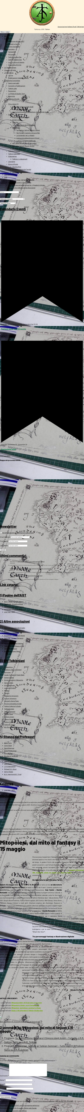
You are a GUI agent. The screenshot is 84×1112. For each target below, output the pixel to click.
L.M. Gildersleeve (9, 766)
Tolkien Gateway (9, 711)
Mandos (6, 691)
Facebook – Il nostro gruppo (13, 604)
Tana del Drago (31, 1022)
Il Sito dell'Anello (9, 685)
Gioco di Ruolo (13, 164)
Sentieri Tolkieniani (10, 641)
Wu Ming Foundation (11, 727)
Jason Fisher (8, 759)
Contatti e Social (14, 44)
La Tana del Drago (10, 67)
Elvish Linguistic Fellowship (13, 680)
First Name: (4, 541)
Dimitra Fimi (8, 753)
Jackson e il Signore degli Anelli (22, 107)
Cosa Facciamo (9, 49)
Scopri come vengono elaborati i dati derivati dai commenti (53, 1101)
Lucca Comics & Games (16, 62)
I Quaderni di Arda (10, 70)
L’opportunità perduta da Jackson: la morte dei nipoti (30, 112)
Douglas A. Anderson (11, 756)
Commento (4, 1076)
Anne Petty (8, 743)
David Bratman (9, 748)
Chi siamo (7, 39)
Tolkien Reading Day (15, 60)
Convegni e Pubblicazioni (16, 86)
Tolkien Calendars (14, 154)
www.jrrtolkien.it (6, 802)
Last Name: (4, 545)
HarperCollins (8, 683)
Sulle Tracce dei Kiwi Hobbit (25, 125)
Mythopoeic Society (11, 633)
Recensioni (12, 91)
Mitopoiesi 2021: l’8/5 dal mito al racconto (26, 1003)
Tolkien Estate (9, 709)
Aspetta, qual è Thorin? (20, 109)
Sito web (3, 1088)
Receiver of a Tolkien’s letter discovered (21, 188)
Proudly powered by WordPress (16, 1111)
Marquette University (11, 696)
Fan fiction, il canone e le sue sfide (28, 133)
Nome (2, 1080)
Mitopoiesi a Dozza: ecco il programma (25, 1005)
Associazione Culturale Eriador (14, 628)
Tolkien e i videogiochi (19, 159)
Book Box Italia (14, 568)
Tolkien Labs (12, 88)
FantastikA (12, 52)
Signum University (10, 698)
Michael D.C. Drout (10, 769)
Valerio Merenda (14, 575)
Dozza (38, 1022)
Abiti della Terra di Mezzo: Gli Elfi (23, 146)
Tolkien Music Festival (11, 719)
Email (2, 1084)
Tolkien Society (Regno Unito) (14, 646)
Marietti (6, 693)
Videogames (12, 156)
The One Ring (16, 167)
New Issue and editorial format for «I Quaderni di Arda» (26, 185)
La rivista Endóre (10, 688)
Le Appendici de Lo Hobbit (25, 135)
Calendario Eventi (10, 175)
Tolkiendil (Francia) (10, 649)
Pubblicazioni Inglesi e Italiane (18, 78)
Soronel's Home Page (11, 701)
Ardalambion (8, 667)
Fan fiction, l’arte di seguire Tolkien (28, 130)
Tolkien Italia (8, 714)
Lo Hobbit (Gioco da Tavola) (21, 169)
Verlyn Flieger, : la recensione (35, 568)
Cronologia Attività (14, 65)
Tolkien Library (9, 717)
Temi (5, 101)
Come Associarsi (14, 46)
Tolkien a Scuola (13, 99)
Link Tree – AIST (9, 612)
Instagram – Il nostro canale (13, 609)
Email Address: (5, 537)
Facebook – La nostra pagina (14, 607)
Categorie (3, 196)
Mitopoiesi (12, 54)
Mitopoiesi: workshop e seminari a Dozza (26, 1008)
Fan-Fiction (16, 128)
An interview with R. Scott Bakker (19, 182)
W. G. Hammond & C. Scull (12, 774)
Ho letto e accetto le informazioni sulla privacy (18, 533)
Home (6, 36)
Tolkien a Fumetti (14, 151)
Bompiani (7, 672)
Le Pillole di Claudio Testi (16, 94)
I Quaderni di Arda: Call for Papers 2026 (21, 180)
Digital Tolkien (9, 677)
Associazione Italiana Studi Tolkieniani (71, 27)
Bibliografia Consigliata (12, 81)
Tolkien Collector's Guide (12, 706)
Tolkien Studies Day (15, 57)
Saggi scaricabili (13, 83)
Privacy (2, 1111)
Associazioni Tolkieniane (20, 117)
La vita (10, 75)
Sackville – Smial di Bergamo (13, 638)
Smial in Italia (16, 120)
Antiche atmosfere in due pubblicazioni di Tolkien (31, 561)
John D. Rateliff (9, 761)
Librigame (11, 161)
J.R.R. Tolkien (9, 73)
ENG (5, 177)
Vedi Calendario (5, 456)
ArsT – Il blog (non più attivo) (13, 601)
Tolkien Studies (9, 722)
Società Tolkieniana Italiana (13, 643)
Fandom (11, 115)
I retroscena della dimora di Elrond (27, 138)
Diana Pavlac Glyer (10, 751)
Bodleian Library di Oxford (12, 670)
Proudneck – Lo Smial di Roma (14, 635)
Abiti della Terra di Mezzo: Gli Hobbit (24, 143)
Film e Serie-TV (13, 104)
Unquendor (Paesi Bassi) (12, 651)
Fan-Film (15, 122)
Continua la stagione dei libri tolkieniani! (31, 575)
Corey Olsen (8, 745)
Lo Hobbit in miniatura (19, 172)
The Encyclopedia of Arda (13, 704)
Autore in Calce (21, 1022)
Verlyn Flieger (8, 772)
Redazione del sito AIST (16, 41)
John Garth (8, 764)
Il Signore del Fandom (19, 148)
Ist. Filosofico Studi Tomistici (14, 630)
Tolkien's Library (9, 725)
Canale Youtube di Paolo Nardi (14, 675)
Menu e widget (5, 32)
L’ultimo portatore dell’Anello (26, 141)
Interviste (11, 96)
